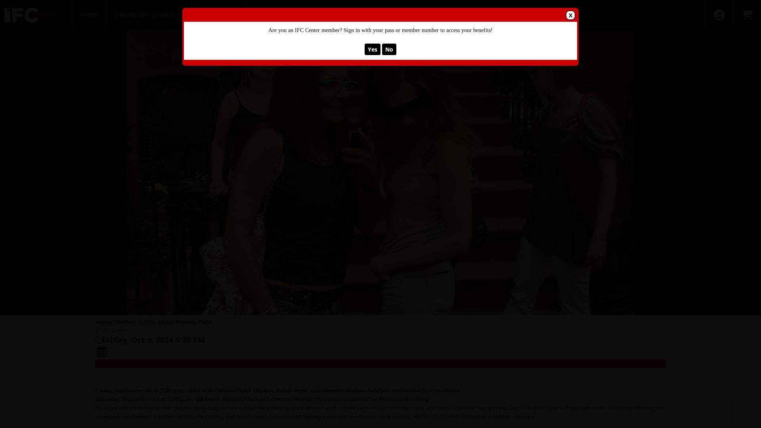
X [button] (570, 15)
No (389, 49)
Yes (372, 49)
